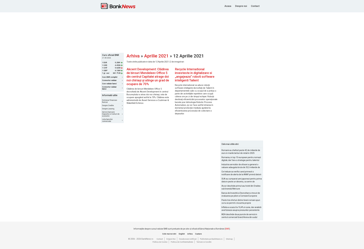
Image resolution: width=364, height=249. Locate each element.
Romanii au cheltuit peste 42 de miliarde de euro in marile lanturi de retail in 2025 (241, 151)
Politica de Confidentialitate (182, 242)
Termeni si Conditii (204, 242)
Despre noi (241, 6)
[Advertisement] (182, 32)
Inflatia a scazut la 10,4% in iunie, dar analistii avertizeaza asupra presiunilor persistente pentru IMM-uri (241, 209)
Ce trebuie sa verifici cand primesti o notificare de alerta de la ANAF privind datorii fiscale (241, 173)
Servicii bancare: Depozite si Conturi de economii (110, 114)
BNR (227, 229)
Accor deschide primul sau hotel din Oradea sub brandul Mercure (241, 187)
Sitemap (229, 239)
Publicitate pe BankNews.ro (211, 239)
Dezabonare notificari (188, 239)
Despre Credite (108, 105)
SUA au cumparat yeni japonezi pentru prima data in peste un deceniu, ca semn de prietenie (242, 180)
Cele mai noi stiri (169, 234)
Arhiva (133, 56)
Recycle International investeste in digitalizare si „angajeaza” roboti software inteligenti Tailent (194, 74)
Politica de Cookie (160, 242)
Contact (255, 6)
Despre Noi (171, 239)
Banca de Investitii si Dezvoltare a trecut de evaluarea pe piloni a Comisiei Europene (241, 194)
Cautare (198, 234)
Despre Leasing (108, 109)
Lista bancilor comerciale (107, 120)
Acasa (228, 6)
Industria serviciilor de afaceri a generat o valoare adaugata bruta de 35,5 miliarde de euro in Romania (241, 166)
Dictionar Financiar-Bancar (109, 101)
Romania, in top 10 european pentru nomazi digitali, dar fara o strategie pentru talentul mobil (241, 159)
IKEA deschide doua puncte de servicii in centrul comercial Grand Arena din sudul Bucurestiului (239, 216)
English (182, 234)
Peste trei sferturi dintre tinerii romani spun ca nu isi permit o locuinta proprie (241, 201)
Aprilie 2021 (156, 56)
